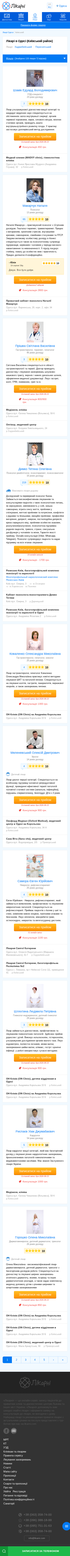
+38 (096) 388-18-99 (38, 1520)
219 (24, 482)
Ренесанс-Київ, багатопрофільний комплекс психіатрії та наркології (32, 572)
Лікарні (21, 20)
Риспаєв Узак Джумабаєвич (35, 1131)
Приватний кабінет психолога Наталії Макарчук (28, 302)
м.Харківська (16, 586)
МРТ (6, 1439)
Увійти (7, 1491)
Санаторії (8, 1503)
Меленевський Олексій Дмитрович (35, 752)
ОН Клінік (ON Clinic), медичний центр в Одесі (33, 1342)
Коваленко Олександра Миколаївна (35, 653)
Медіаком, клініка (16, 409)
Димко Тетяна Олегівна (35, 469)
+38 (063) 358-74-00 (38, 1514)
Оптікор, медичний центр (21, 424)
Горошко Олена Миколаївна (35, 1237)
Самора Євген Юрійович (35, 881)
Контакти (8, 1479)
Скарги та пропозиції (15, 1483)
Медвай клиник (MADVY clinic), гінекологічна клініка (33, 159)
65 (24, 219)
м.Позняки (30, 586)
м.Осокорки (39, 583)
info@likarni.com (37, 1538)
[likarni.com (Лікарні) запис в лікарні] (13, 6)
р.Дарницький (36, 601)
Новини (7, 1463)
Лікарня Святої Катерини (21, 948)
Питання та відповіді (15, 1495)
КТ (4, 1443)
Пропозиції (9, 1475)
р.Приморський (48, 842)
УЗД (5, 1447)
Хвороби (63, 20)
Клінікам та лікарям (14, 1451)
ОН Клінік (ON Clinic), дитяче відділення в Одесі (31, 1080)
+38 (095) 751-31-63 (38, 1525)
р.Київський (27, 167)
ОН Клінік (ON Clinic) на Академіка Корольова (33, 714)
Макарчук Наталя (35, 205)
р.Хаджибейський (15, 431)
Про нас (8, 1487)
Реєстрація (19, 1491)
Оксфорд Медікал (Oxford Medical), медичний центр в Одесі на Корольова (33, 822)
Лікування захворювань (17, 1459)
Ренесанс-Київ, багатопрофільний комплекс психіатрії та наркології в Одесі (32, 611)
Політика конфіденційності (18, 1499)
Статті (7, 1467)
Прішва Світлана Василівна (35, 346)
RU (49, 7)
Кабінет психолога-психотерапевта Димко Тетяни (31, 596)
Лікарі (35, 20)
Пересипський (43, 46)
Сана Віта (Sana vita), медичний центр (28, 838)
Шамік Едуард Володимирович (35, 90)
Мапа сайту (10, 1471)
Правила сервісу (13, 1455)
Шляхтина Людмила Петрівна (35, 1011)
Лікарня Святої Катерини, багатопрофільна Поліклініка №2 (32, 964)
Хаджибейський (23, 46)
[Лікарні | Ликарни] (35, 1382)
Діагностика (7, 20)
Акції (49, 20)
